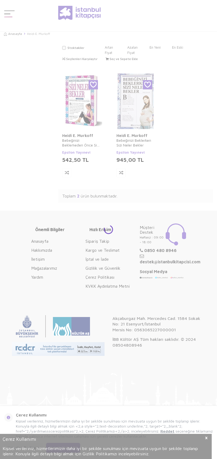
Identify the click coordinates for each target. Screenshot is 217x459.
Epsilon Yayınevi (76, 152)
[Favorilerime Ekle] (93, 84)
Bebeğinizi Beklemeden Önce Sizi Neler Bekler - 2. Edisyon (81, 143)
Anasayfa (15, 34)
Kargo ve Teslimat (102, 250)
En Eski (177, 47)
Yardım (37, 277)
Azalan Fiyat (132, 50)
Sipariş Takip (97, 241)
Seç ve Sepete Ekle (123, 59)
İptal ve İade (97, 259)
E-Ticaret (93, 454)
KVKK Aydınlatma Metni (107, 286)
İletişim (38, 259)
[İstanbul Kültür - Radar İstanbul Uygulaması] (58, 349)
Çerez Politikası (99, 277)
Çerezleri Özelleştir (23, 447)
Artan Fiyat (109, 50)
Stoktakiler (75, 48)
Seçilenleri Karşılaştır (81, 59)
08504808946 (127, 345)
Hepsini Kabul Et (63, 447)
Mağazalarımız (44, 268)
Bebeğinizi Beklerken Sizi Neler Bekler (133, 142)
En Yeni (155, 47)
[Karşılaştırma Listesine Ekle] (66, 172)
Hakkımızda (41, 250)
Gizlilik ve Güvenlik (102, 268)
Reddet (167, 431)
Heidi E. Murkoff (77, 135)
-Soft (81, 454)
